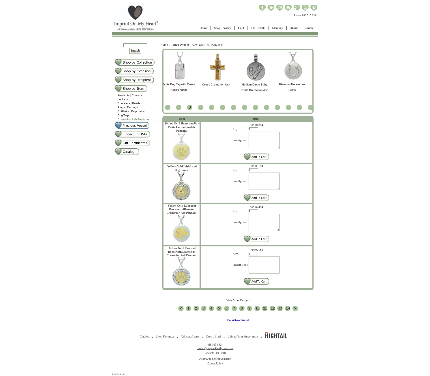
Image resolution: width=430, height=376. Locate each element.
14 (288, 308)
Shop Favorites (165, 336)
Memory (277, 28)
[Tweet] (271, 10)
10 (258, 308)
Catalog (144, 336)
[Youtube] (305, 10)
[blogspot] (288, 10)
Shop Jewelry (222, 28)
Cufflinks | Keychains (131, 111)
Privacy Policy (215, 363)
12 (273, 308)
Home (203, 28)
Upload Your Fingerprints (243, 336)
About (294, 28)
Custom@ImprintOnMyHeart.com (215, 348)
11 (265, 308)
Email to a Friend (238, 320)
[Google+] (297, 10)
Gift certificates (190, 336)
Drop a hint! (213, 336)
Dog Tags (123, 115)
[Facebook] (262, 10)
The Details (258, 28)
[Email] (280, 10)
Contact (309, 28)
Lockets (123, 99)
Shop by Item (180, 44)
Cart (241, 28)
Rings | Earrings (128, 107)
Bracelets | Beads (129, 103)
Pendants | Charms (130, 95)
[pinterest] (314, 10)
